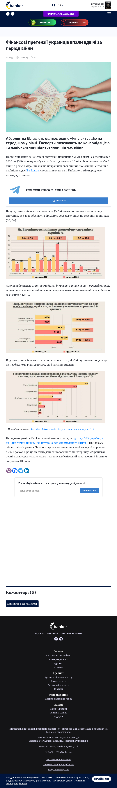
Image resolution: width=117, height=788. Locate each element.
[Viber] (9, 470)
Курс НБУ (58, 663)
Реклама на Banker (71, 633)
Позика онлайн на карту (58, 698)
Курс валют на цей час (58, 655)
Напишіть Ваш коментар (22, 603)
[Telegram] (20, 470)
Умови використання (58, 759)
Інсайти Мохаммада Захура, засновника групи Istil (62, 429)
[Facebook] (15, 470)
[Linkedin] (26, 470)
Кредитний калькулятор (59, 677)
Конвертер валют (59, 659)
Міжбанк (58, 667)
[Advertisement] (58, 540)
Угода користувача (58, 769)
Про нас (39, 633)
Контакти (52, 633)
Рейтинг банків (58, 712)
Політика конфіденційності (58, 764)
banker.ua (51, 732)
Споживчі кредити (58, 685)
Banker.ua (32, 170)
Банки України (58, 709)
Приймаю (101, 779)
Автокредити (58, 681)
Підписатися (58, 200)
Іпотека (58, 689)
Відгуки (58, 716)
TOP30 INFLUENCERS (61, 13)
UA (59, 5)
